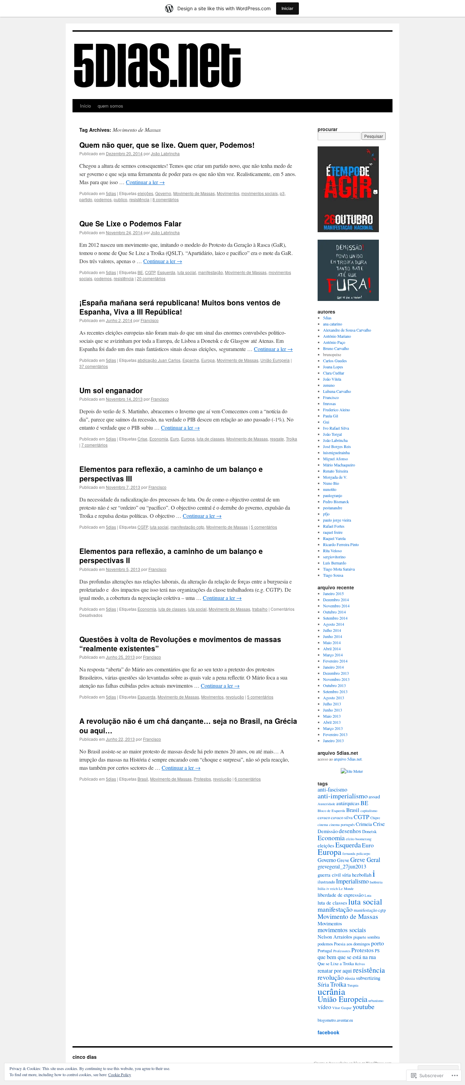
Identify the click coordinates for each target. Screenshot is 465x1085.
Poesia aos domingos (352, 944)
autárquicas (347, 803)
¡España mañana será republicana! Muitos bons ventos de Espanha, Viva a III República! (179, 307)
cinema (323, 824)
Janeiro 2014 (333, 667)
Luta (368, 895)
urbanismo (375, 1000)
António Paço (334, 342)
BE (140, 272)
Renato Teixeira (335, 471)
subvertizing (368, 977)
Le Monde (346, 888)
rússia (350, 978)
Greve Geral (365, 859)
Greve (343, 860)
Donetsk (369, 831)
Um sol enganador (111, 390)
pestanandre (332, 507)
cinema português (342, 824)
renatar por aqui (335, 970)
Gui (326, 422)
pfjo (326, 513)
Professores (341, 950)
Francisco (150, 320)
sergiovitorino (334, 556)
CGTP (150, 272)
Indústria (376, 882)
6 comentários (248, 779)
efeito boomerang (358, 838)
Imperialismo (352, 881)
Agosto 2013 (333, 697)
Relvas (360, 963)
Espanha (190, 360)
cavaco (324, 817)
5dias (111, 193)
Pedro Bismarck (336, 501)
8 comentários (166, 199)
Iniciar (287, 8)
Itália (321, 888)
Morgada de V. (335, 477)
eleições (145, 193)
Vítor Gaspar (342, 1007)
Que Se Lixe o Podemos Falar (130, 223)
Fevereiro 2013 (335, 734)
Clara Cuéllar (333, 373)
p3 (282, 193)
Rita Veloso (332, 550)
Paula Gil (330, 415)
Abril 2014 (332, 648)
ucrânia (331, 991)
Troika (291, 439)
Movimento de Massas (194, 193)
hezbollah (361, 874)
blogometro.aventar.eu (335, 1020)
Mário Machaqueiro (339, 464)
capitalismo (368, 810)
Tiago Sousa (333, 575)
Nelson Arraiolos (335, 936)
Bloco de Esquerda (331, 810)
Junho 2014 (332, 636)
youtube (363, 1006)
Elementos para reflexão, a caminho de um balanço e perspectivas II (171, 555)
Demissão (328, 831)
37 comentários (93, 366)
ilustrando (326, 882)
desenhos (350, 831)
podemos (103, 199)
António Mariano (337, 336)
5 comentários (264, 527)
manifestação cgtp (187, 527)
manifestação (210, 272)
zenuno (329, 385)
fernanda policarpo (356, 853)
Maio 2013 (332, 716)
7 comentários (94, 445)
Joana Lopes (333, 366)
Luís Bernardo (334, 562)
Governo (163, 193)
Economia (158, 439)
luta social (186, 272)
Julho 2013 (332, 703)
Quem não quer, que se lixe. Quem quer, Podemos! (167, 145)
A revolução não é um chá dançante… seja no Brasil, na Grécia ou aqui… (188, 725)
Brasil (143, 779)
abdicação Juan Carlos (159, 360)
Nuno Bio (331, 483)
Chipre (375, 817)
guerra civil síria (334, 874)
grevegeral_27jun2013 (342, 866)
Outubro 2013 (334, 685)
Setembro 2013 (335, 691)
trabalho (260, 609)
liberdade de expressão (341, 894)
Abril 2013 (332, 722)
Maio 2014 (332, 642)
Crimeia (364, 823)
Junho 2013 (332, 710)
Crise (142, 439)
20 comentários (151, 278)
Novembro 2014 (336, 605)
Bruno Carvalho (336, 348)
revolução (235, 697)
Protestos (202, 779)
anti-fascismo (332, 789)
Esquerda (166, 272)
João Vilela (332, 379)
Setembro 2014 (335, 618)
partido (85, 199)
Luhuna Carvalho (337, 391)
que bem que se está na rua (347, 957)
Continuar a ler (145, 182)
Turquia (352, 985)
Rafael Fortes (333, 526)
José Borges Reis (337, 446)
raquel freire (332, 532)
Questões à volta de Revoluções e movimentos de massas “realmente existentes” (180, 643)
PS (377, 950)
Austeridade (326, 803)
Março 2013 (333, 728)
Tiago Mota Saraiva (339, 569)
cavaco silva (342, 817)
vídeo (324, 1007)
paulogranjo (332, 495)
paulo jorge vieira (337, 520)
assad (374, 796)
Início (85, 105)
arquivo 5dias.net (348, 759)
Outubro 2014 (334, 612)
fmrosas (329, 403)
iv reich (332, 888)
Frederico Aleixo (336, 409)
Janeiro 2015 (333, 593)
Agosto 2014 (333, 624)
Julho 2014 (332, 630)
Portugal (325, 950)
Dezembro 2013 (336, 673)
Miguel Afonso (335, 458)
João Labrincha (165, 153)
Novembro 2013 (336, 679)
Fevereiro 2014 (335, 661)
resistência (139, 199)
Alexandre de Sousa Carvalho (347, 330)
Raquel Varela (334, 538)
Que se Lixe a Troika (336, 963)
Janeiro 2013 (333, 740)
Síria (323, 984)
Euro (174, 439)
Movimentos (228, 193)
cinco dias (85, 1056)
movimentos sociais (259, 193)
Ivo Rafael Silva (336, 428)
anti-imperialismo (343, 795)
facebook (328, 1032)
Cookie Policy (119, 1074)
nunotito (329, 489)
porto (377, 943)
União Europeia (275, 360)
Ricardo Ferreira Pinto (341, 544)
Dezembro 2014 (336, 599)
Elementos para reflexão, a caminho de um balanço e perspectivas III (171, 473)
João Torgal (332, 434)
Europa (208, 360)
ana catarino (332, 323)
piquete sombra (366, 937)
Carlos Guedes (335, 360)
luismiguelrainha (336, 452)
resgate (277, 439)
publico (120, 199)
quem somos (110, 105)
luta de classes (210, 439)
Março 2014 (333, 654)
